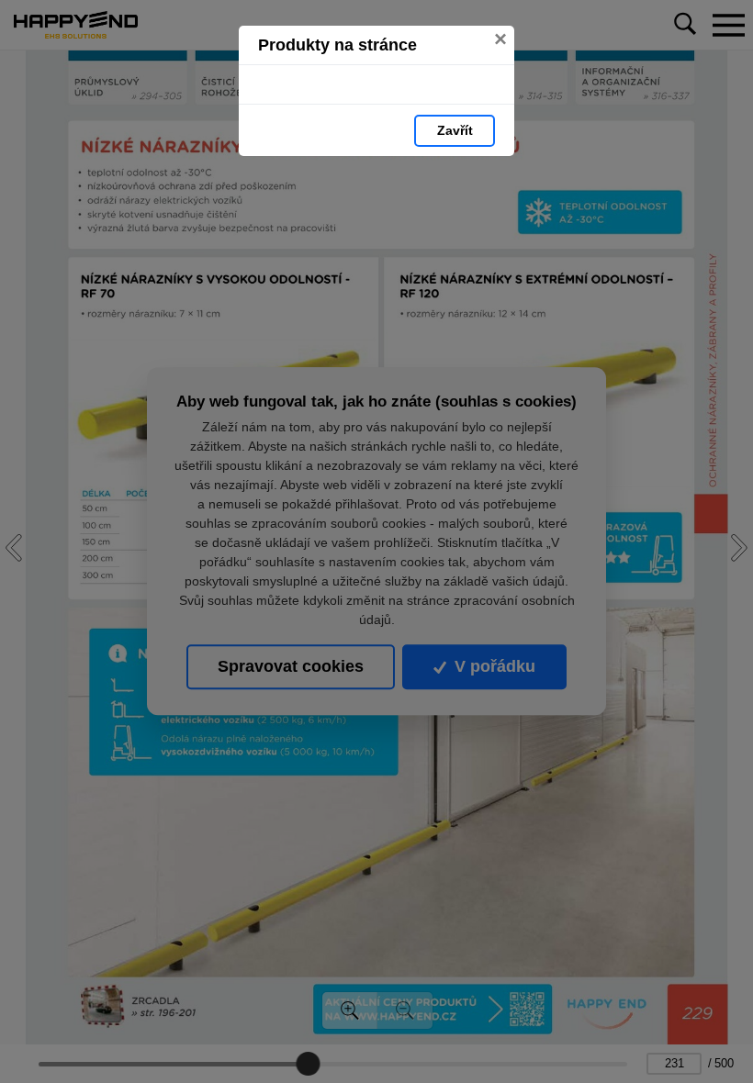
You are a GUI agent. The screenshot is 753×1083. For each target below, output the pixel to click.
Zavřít (455, 130)
